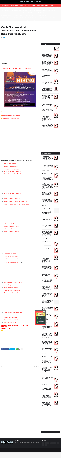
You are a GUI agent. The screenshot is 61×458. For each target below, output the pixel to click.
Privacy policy (6, 66)
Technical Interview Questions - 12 (12, 226)
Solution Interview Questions (11, 287)
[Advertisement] (30, 11)
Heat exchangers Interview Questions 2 (14, 285)
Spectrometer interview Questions (13, 312)
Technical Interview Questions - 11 (12, 223)
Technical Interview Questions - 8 (12, 198)
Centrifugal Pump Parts (9, 315)
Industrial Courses (5, 5)
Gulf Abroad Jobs (43, 450)
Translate (10, 65)
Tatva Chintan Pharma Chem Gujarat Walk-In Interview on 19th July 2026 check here (47, 379)
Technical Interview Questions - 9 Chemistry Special (16, 201)
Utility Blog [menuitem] (25, 20)
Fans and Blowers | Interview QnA (12, 290)
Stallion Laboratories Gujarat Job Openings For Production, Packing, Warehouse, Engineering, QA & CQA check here (47, 317)
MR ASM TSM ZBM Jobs (34, 450)
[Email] (6, 37)
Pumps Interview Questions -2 (11, 256)
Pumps (51, 5)
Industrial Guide (8, 450)
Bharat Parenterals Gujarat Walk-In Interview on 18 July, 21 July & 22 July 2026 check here (47, 295)
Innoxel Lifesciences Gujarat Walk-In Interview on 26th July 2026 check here (47, 301)
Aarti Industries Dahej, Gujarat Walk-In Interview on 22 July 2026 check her (47, 250)
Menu (3, 1)
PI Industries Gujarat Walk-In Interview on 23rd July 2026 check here (47, 225)
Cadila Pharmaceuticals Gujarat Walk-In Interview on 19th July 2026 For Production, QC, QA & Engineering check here (47, 287)
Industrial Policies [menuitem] (18, 20)
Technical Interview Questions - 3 (12, 169)
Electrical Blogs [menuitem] (32, 20)
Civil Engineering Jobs (52, 450)
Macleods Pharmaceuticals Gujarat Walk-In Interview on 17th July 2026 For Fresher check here (47, 343)
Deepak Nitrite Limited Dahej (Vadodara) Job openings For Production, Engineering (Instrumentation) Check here (47, 63)
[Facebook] (3, 37)
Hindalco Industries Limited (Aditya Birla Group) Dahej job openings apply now (47, 55)
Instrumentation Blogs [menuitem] (41, 20)
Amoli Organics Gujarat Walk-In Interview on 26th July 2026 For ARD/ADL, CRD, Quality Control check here (47, 269)
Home (2, 23)
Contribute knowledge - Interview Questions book (10, 118)
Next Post (36, 366)
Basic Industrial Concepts (25, 5)
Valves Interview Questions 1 (11, 319)
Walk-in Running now (14, 5)
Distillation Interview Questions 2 (12, 262)
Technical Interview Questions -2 (11, 166)
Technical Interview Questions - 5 (12, 174)
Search (57, 1)
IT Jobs (58, 450)
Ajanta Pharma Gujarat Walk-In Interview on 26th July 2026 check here (47, 193)
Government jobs (26, 450)
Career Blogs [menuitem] (10, 20)
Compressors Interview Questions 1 (11, 317)
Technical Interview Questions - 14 (12, 231)
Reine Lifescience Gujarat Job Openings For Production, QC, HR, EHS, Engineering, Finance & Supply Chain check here (47, 387)
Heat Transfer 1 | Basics (10, 322)
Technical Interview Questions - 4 (12, 171)
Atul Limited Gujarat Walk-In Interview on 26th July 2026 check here (47, 308)
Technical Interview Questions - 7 (12, 196)
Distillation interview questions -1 (12, 259)
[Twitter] (4, 37)
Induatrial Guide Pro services (47, 47)
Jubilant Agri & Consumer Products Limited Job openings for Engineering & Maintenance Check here (47, 243)
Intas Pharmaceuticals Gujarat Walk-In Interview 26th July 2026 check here (47, 218)
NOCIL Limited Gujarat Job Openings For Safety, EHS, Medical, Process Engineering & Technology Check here (47, 351)
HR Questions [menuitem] (4, 20)
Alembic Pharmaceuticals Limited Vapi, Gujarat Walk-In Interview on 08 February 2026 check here (47, 81)
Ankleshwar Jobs (7, 23)
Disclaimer (4, 66)
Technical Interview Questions (38, 5)
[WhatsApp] (17, 349)
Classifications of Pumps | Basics (12, 293)
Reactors (47, 5)
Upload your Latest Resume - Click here (8, 111)
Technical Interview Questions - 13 (12, 229)
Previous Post (4, 366)
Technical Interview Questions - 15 (12, 234)
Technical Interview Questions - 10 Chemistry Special (16, 204)
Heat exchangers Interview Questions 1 (14, 282)
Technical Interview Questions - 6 (12, 193)
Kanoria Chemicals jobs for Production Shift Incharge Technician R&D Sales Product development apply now (47, 89)
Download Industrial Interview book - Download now (11, 115)
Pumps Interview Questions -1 (11, 253)
